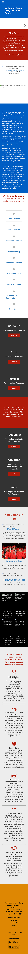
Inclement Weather (14, 262)
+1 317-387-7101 (16, 914)
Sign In (14, 925)
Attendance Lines (14, 273)
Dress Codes (14, 308)
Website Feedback (14, 917)
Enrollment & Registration (11, 296)
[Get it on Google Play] (14, 942)
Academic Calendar (14, 240)
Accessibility (14, 923)
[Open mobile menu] (3, 2)
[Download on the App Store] (14, 947)
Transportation (14, 229)
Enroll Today (14, 529)
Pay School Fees (14, 284)
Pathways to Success (14, 579)
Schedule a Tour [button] (14, 560)
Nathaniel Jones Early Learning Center (14, 70)
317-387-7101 (14, 75)
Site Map (14, 920)
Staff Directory (14, 251)
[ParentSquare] (14, 938)
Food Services (14, 218)
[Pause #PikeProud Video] (25, 25)
